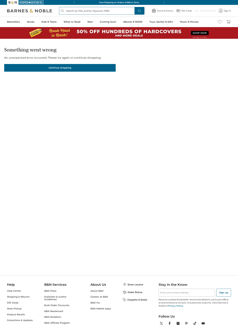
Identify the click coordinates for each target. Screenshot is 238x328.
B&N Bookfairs (52, 317)
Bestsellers (13, 21)
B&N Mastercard (53, 311)
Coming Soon (108, 21)
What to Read (72, 21)
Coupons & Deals (137, 299)
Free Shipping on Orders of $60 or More (119, 2)
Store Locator (135, 284)
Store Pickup (14, 308)
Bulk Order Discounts (56, 305)
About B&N (96, 291)
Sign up (223, 292)
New (90, 21)
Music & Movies (189, 21)
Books (30, 21)
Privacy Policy (175, 305)
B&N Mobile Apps (100, 308)
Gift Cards (12, 302)
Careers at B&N (99, 296)
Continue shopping (60, 67)
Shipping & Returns (18, 296)
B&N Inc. (95, 302)
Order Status (135, 292)
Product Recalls (16, 314)
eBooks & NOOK (133, 21)
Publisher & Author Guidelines (55, 298)
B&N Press (50, 291)
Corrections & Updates (20, 320)
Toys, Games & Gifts (161, 21)
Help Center (14, 291)
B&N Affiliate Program (57, 323)
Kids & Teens (49, 21)
